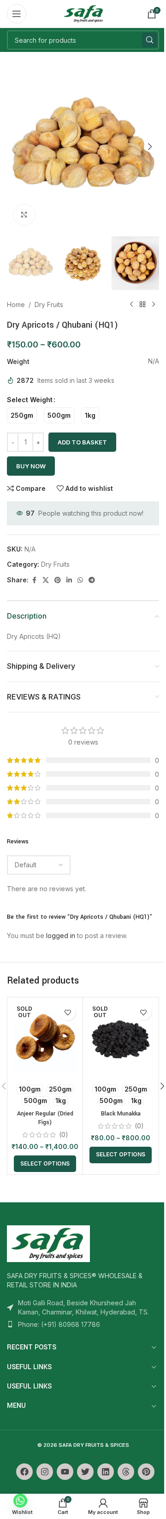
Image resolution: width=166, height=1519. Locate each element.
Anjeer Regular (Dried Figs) (45, 1118)
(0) (63, 1135)
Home (16, 304)
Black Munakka (121, 1113)
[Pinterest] (146, 1471)
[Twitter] (85, 1471)
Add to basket (82, 442)
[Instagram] (44, 1471)
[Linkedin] (105, 1471)
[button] (16, 146)
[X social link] (46, 580)
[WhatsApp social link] (80, 580)
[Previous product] (131, 304)
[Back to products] (142, 304)
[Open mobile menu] (16, 14)
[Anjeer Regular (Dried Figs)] (45, 1039)
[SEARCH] (149, 40)
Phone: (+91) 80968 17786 (59, 1324)
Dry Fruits (49, 304)
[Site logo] (83, 13)
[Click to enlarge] (24, 215)
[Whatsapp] (20, 1501)
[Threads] (126, 1471)
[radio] (22, 415)
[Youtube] (65, 1471)
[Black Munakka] (120, 1039)
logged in (60, 935)
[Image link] (48, 1243)
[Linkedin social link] (69, 580)
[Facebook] (24, 1471)
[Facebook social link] (34, 580)
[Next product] (153, 304)
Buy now (31, 466)
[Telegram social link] (92, 580)
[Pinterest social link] (58, 580)
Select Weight (30, 400)
